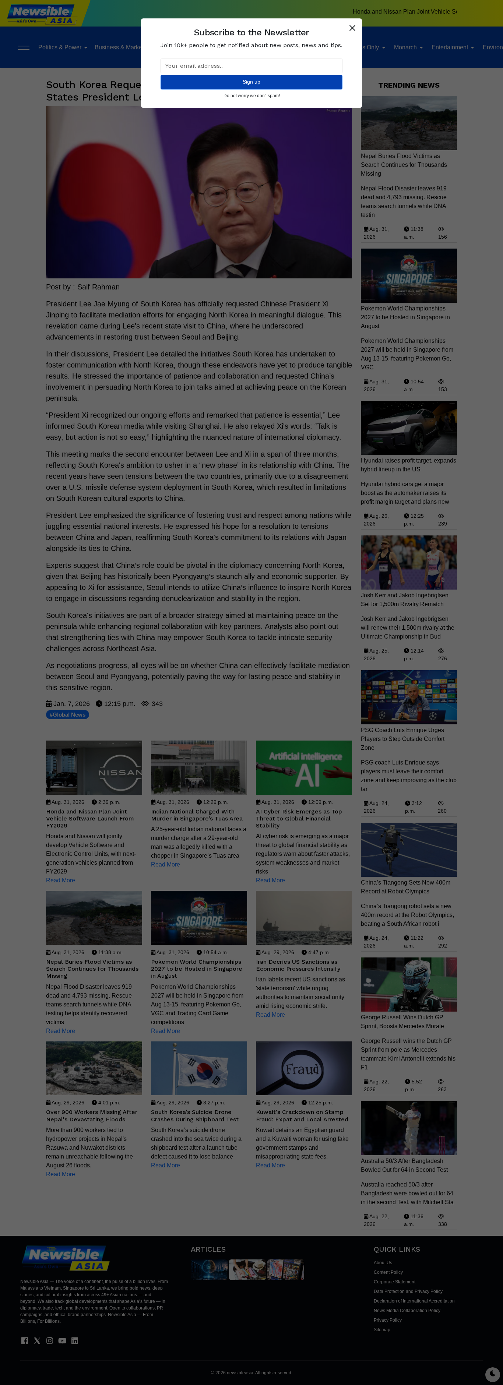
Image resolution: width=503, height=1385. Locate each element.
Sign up (251, 82)
